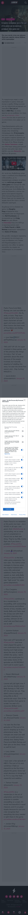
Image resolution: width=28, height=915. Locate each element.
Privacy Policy (22, 514)
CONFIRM (8, 509)
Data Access (14, 514)
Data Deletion (5, 514)
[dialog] (14, 457)
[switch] (22, 431)
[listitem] (14, 427)
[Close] (25, 400)
